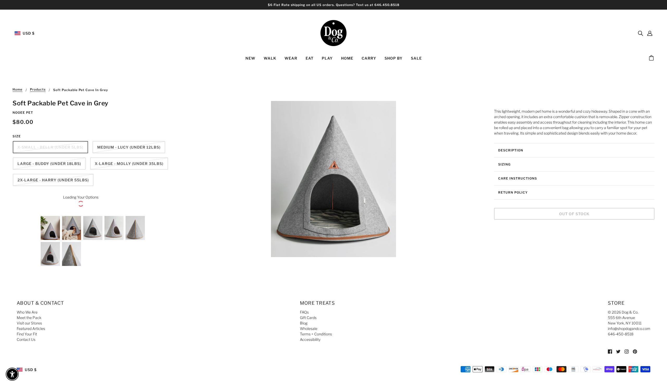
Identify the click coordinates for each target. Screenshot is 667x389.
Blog (303, 323)
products (38, 89)
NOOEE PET (23, 112)
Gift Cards (308, 317)
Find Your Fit (27, 334)
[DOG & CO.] (333, 32)
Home (17, 89)
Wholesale (308, 328)
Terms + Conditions (316, 334)
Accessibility (310, 339)
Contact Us (26, 339)
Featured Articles (31, 328)
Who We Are (27, 312)
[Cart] (652, 58)
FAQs (304, 312)
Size (17, 136)
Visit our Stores (29, 323)
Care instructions (517, 178)
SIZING (504, 164)
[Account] (649, 33)
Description (510, 150)
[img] (640, 33)
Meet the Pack (29, 317)
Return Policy (513, 192)
